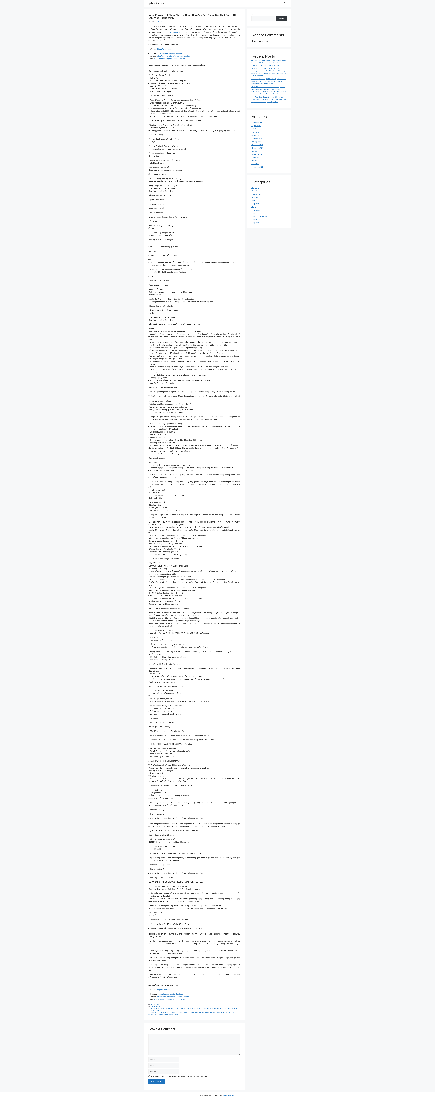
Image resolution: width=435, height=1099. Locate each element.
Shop (253, 200)
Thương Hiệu (155, 1004)
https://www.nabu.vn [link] (165, 49)
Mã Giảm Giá (256, 194)
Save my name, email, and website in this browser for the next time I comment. (179, 1076)
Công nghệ (255, 188)
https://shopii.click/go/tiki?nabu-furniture (169, 59)
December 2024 (257, 145)
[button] (285, 3)
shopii (253, 207)
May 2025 (255, 132)
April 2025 (255, 135)
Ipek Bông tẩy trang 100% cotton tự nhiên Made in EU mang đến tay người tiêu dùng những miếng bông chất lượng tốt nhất (268, 81)
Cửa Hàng (255, 191)
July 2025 (254, 129)
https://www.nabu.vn (176, 32)
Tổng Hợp (255, 223)
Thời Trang (255, 213)
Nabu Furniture (155, 1006)
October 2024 (256, 151)
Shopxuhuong (256, 210)
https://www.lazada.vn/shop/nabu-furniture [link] (173, 56)
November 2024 (257, 148)
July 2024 (254, 161)
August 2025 (256, 126)
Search (254, 15)
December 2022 (257, 167)
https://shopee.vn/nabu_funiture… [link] (170, 53)
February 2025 (256, 138)
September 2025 (257, 122)
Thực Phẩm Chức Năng (259, 216)
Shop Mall (255, 204)
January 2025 (256, 142)
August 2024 (256, 157)
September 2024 (257, 154)
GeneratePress (229, 1095)
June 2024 (255, 164)
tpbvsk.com (156, 3)
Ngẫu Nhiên (255, 197)
